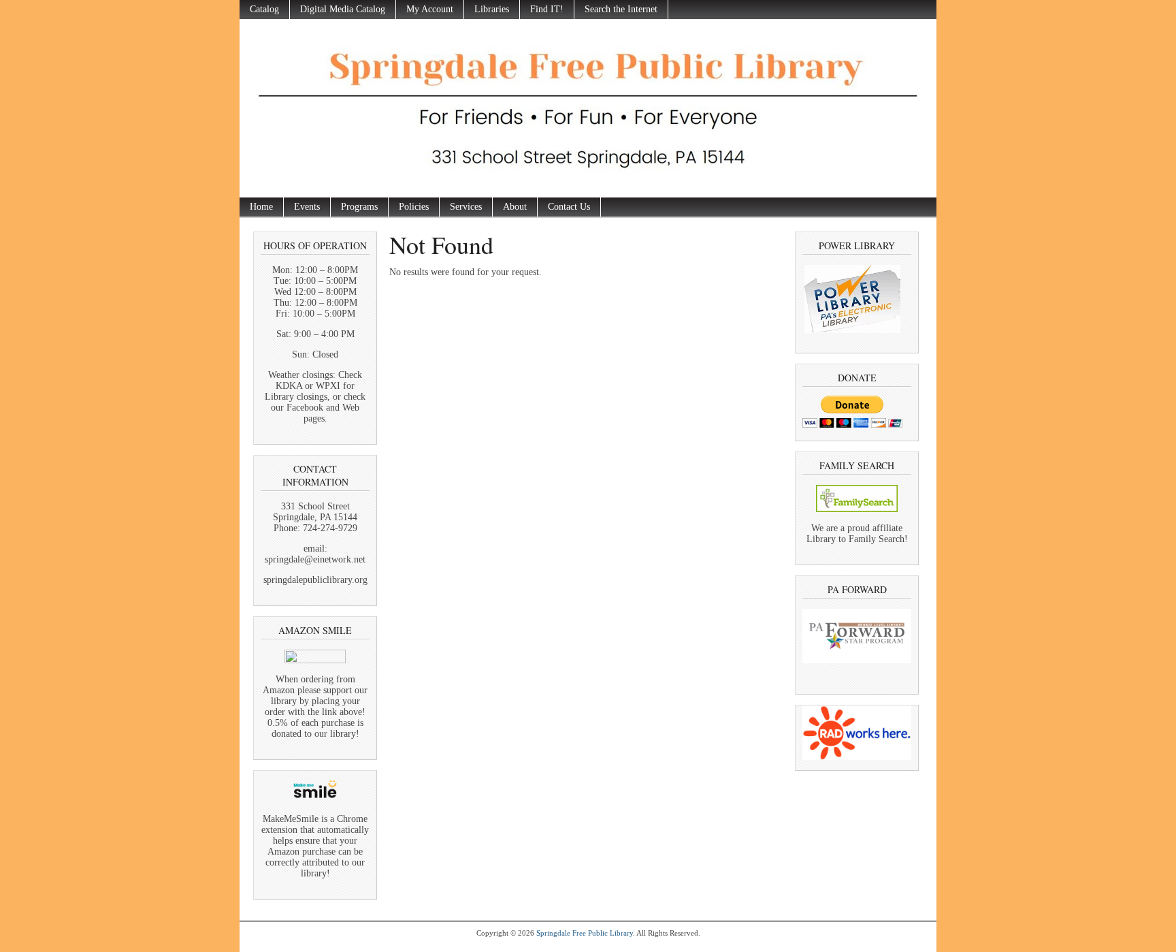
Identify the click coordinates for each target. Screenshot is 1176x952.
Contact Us (569, 207)
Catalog (264, 9)
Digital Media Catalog (342, 9)
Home (261, 207)
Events (307, 207)
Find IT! (547, 9)
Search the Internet (621, 9)
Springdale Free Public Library (584, 933)
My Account (429, 9)
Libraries (491, 9)
